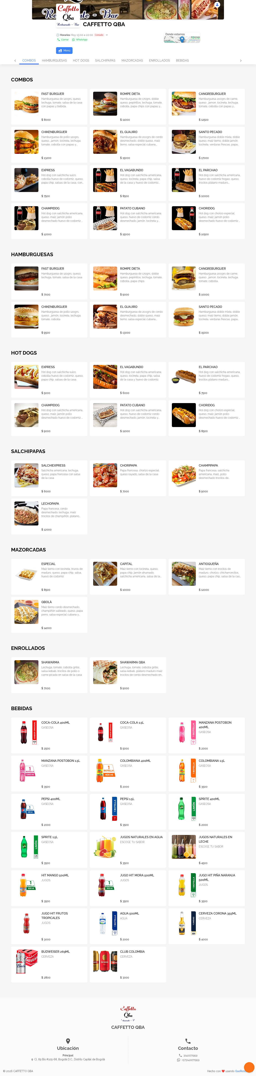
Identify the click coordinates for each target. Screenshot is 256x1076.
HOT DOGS (81, 60)
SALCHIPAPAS (105, 60)
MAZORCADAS (132, 60)
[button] (82, 35)
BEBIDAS (182, 60)
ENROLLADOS (159, 60)
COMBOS (29, 60)
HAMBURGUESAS (54, 60)
